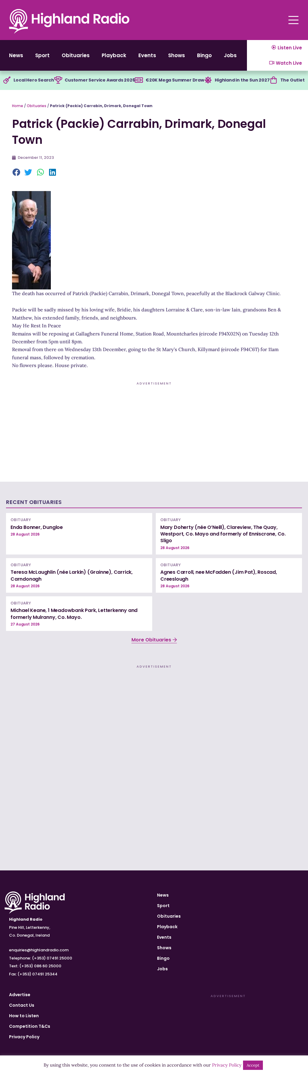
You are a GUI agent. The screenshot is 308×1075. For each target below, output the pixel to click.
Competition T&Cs (29, 1026)
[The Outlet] (273, 80)
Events (147, 55)
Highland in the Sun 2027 (242, 80)
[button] (16, 173)
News (16, 55)
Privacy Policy (24, 1037)
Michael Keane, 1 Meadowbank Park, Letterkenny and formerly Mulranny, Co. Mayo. (74, 613)
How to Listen (24, 1016)
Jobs (230, 55)
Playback (114, 55)
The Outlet (292, 80)
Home (17, 105)
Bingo (204, 55)
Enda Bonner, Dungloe (37, 527)
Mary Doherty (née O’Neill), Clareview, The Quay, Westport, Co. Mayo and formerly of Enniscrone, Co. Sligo (223, 534)
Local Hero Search (34, 80)
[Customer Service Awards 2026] (58, 80)
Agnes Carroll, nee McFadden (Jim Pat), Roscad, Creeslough (218, 575)
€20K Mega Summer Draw (175, 80)
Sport (42, 55)
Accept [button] (253, 1065)
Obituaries (76, 55)
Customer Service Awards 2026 (100, 80)
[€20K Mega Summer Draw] (139, 80)
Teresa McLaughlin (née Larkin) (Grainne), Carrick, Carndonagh (72, 575)
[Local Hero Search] (7, 80)
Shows (176, 55)
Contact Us (21, 1005)
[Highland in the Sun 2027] (208, 80)
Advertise (19, 995)
